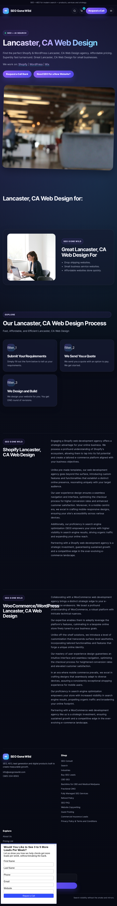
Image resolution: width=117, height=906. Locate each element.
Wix (47, 64)
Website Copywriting (70, 807)
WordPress (36, 64)
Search (64, 765)
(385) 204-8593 (11, 776)
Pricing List (8, 841)
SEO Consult (67, 761)
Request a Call (96, 10)
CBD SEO (65, 779)
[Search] (75, 11)
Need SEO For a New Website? (53, 74)
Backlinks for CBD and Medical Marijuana (80, 784)
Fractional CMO (68, 788)
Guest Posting (67, 812)
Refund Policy (67, 798)
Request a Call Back (17, 74)
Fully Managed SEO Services (74, 793)
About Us (7, 836)
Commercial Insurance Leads (74, 816)
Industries (65, 770)
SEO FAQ (65, 802)
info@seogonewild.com (14, 772)
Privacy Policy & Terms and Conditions (79, 821)
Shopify (22, 64)
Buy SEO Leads (68, 775)
